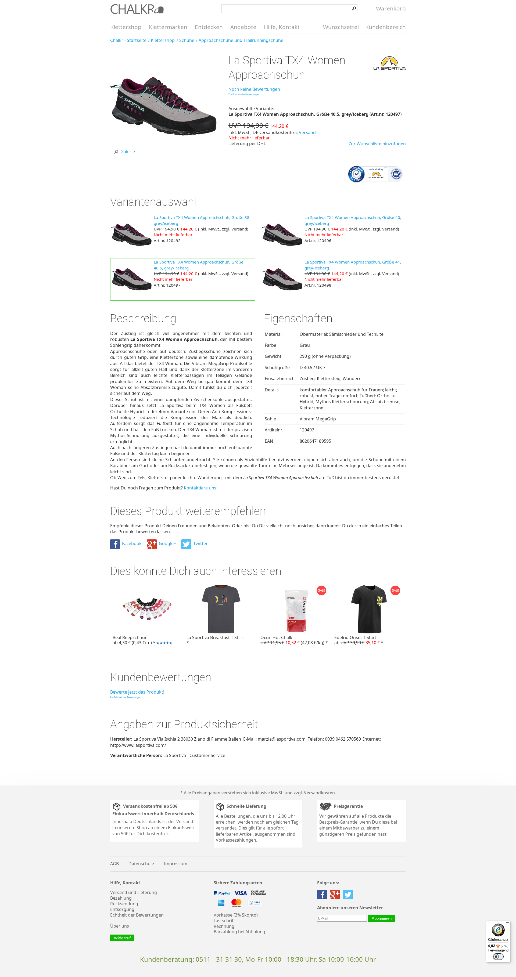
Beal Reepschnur (133, 640)
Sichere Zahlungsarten (238, 883)
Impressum (175, 864)
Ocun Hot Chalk (294, 640)
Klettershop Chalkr (137, 8)
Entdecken (209, 27)
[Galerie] (163, 158)
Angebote (243, 27)
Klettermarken (168, 27)
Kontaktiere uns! (200, 488)
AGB (114, 864)
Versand (307, 132)
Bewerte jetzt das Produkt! (137, 692)
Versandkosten (319, 793)
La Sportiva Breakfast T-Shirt (215, 640)
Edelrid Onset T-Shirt (358, 640)
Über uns (119, 926)
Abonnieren (382, 918)
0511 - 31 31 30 (219, 959)
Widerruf (122, 937)
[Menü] (507, 924)
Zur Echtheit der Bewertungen (243, 94)
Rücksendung (124, 904)
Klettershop (125, 27)
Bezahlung (121, 898)
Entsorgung (122, 909)
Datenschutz (141, 864)
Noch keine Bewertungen (254, 89)
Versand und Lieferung (133, 892)
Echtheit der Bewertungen (137, 915)
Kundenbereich (385, 27)
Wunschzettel (341, 27)
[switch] (498, 956)
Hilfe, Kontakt (282, 27)
